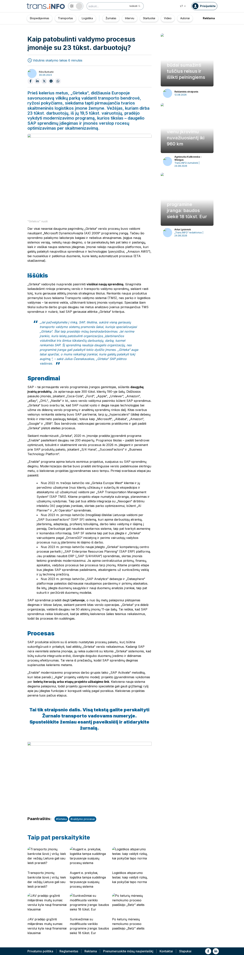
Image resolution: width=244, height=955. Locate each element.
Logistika (87, 18)
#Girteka (61, 819)
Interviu (129, 18)
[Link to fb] (208, 951)
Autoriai (185, 18)
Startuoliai (149, 18)
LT (181, 6)
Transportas (65, 18)
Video (168, 18)
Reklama (209, 18)
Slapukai (185, 951)
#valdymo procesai (83, 819)
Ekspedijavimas (39, 18)
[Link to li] (216, 951)
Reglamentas (68, 951)
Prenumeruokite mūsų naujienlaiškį (128, 951)
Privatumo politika (40, 951)
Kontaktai (166, 951)
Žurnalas (111, 18)
